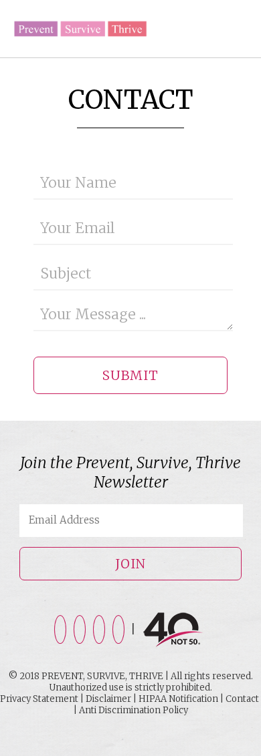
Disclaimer (108, 699)
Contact (242, 699)
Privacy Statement (39, 699)
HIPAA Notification (178, 699)
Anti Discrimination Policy (133, 710)
